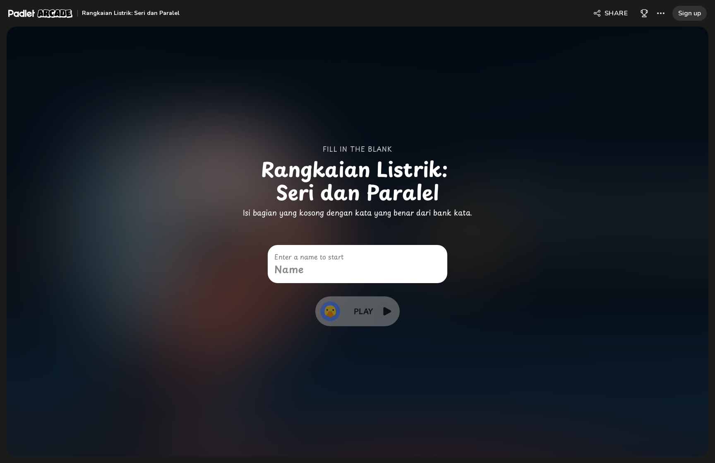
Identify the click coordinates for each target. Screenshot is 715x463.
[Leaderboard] (644, 13)
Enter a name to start (308, 257)
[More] (660, 13)
